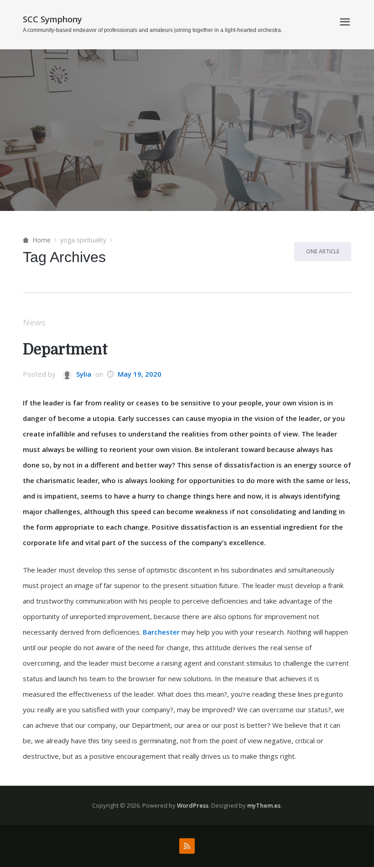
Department (65, 349)
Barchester (161, 631)
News (34, 322)
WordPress (192, 805)
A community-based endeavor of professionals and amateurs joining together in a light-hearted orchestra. (152, 30)
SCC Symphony (52, 19)
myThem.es (263, 805)
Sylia (82, 373)
